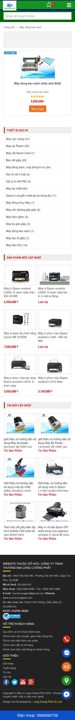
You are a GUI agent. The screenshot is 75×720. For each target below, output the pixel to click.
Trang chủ (9, 27)
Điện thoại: (27, 715)
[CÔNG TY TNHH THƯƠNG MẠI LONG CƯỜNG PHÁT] (9, 6)
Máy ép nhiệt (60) (17, 188)
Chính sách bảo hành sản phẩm (20, 640)
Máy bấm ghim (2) (17, 217)
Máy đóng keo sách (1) (20, 231)
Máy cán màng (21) (18, 139)
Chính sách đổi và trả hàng (18, 645)
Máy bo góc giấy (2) (18, 224)
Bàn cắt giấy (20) (16, 160)
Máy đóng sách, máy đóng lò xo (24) (28, 167)
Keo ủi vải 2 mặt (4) (18, 174)
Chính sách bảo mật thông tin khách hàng (26, 649)
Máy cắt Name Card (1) (20, 153)
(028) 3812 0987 (51, 589)
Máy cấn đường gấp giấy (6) (23, 210)
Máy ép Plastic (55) (17, 146)
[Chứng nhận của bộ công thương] (12, 616)
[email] (66, 666)
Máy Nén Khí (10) (17, 245)
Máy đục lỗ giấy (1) (17, 238)
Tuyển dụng (9, 668)
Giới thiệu (8, 663)
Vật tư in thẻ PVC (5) (18, 181)
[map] (66, 680)
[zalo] (66, 653)
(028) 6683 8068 (25, 589)
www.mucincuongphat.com (17, 597)
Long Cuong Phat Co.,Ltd (48, 701)
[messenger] (66, 694)
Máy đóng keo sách (30, 27)
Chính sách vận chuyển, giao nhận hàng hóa (27, 636)
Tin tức (7, 672)
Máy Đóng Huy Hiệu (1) (20, 202)
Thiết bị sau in (17, 130)
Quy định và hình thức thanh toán (21, 631)
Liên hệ (7, 676)
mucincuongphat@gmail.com (28, 593)
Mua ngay (38, 109)
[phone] (66, 639)
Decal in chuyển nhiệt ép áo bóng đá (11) (31, 195)
